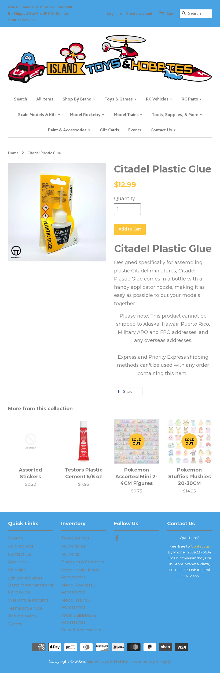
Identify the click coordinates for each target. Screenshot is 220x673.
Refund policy (22, 615)
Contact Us (162, 129)
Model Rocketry (86, 114)
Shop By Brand (78, 99)
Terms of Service (25, 608)
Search (20, 99)
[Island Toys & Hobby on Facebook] (117, 538)
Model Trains (127, 114)
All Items (44, 99)
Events (134, 129)
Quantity (124, 198)
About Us (17, 561)
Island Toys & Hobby (107, 661)
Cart (170, 13)
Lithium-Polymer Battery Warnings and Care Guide (30, 585)
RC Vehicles (158, 99)
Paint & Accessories (68, 129)
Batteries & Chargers (82, 561)
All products (20, 546)
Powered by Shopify (150, 661)
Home (13, 153)
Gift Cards (109, 129)
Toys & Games (119, 99)
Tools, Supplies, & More (175, 114)
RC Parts (190, 99)
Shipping (17, 570)
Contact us (200, 546)
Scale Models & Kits (38, 114)
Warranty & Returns (28, 600)
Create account (139, 13)
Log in (112, 13)
